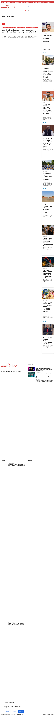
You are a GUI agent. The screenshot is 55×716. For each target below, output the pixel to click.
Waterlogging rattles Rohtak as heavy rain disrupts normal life (16, 544)
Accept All (21, 711)
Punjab (31, 27)
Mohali (24, 27)
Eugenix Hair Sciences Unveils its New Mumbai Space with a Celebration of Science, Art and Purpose (44, 381)
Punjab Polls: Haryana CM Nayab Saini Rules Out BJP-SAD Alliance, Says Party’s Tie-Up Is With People (48, 109)
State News (35, 27)
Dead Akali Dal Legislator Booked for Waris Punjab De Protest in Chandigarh (48, 176)
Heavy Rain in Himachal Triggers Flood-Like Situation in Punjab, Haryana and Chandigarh (16, 465)
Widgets (48, 714)
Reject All (14, 711)
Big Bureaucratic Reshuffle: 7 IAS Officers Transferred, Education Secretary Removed (47, 209)
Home (2, 14)
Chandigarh (10, 27)
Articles (5, 27)
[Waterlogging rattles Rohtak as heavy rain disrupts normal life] (4, 581)
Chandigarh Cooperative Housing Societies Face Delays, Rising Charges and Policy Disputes (48, 73)
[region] (14, 707)
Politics (27, 27)
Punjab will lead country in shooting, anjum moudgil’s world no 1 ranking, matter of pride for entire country (19, 32)
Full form (14, 27)
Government (19, 27)
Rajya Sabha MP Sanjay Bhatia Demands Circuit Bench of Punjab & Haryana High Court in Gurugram (47, 143)
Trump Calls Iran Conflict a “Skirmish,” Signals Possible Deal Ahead (47, 340)
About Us (44, 714)
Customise (7, 711)
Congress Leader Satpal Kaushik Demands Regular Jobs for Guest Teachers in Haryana (16, 624)
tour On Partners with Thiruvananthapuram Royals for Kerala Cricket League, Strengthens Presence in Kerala (44, 369)
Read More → (45, 52)
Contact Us (52, 714)
